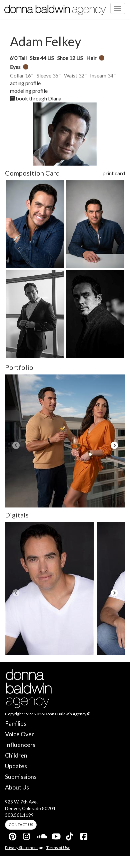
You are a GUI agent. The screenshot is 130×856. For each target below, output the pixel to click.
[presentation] (16, 445)
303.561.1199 (19, 815)
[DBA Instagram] (27, 835)
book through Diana (38, 98)
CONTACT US (21, 824)
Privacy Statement (21, 847)
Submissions (21, 776)
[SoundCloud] (41, 835)
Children (16, 755)
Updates (16, 766)
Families (15, 723)
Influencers (20, 744)
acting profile (25, 83)
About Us (17, 787)
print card (114, 173)
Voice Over (19, 734)
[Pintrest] (13, 835)
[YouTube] (56, 835)
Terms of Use (58, 847)
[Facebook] (84, 835)
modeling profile (29, 90)
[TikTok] (70, 835)
